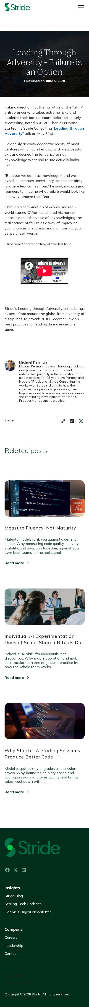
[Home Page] (23, 7)
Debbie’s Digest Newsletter (28, 912)
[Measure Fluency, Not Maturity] (45, 496)
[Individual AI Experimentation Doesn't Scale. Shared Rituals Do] (45, 604)
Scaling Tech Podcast (23, 903)
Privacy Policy (15, 976)
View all (17, 808)
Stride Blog (14, 896)
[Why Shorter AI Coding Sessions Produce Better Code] (45, 719)
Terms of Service (17, 983)
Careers (11, 937)
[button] (80, 7)
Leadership (14, 945)
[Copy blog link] (62, 421)
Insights (12, 887)
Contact (11, 953)
